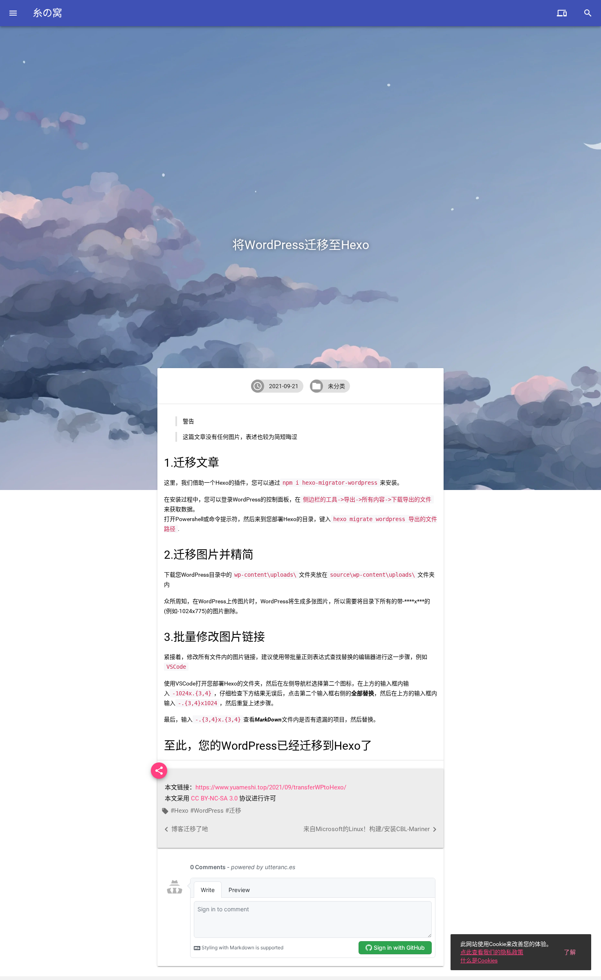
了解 (570, 952)
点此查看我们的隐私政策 (491, 952)
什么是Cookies (479, 960)
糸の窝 (47, 13)
